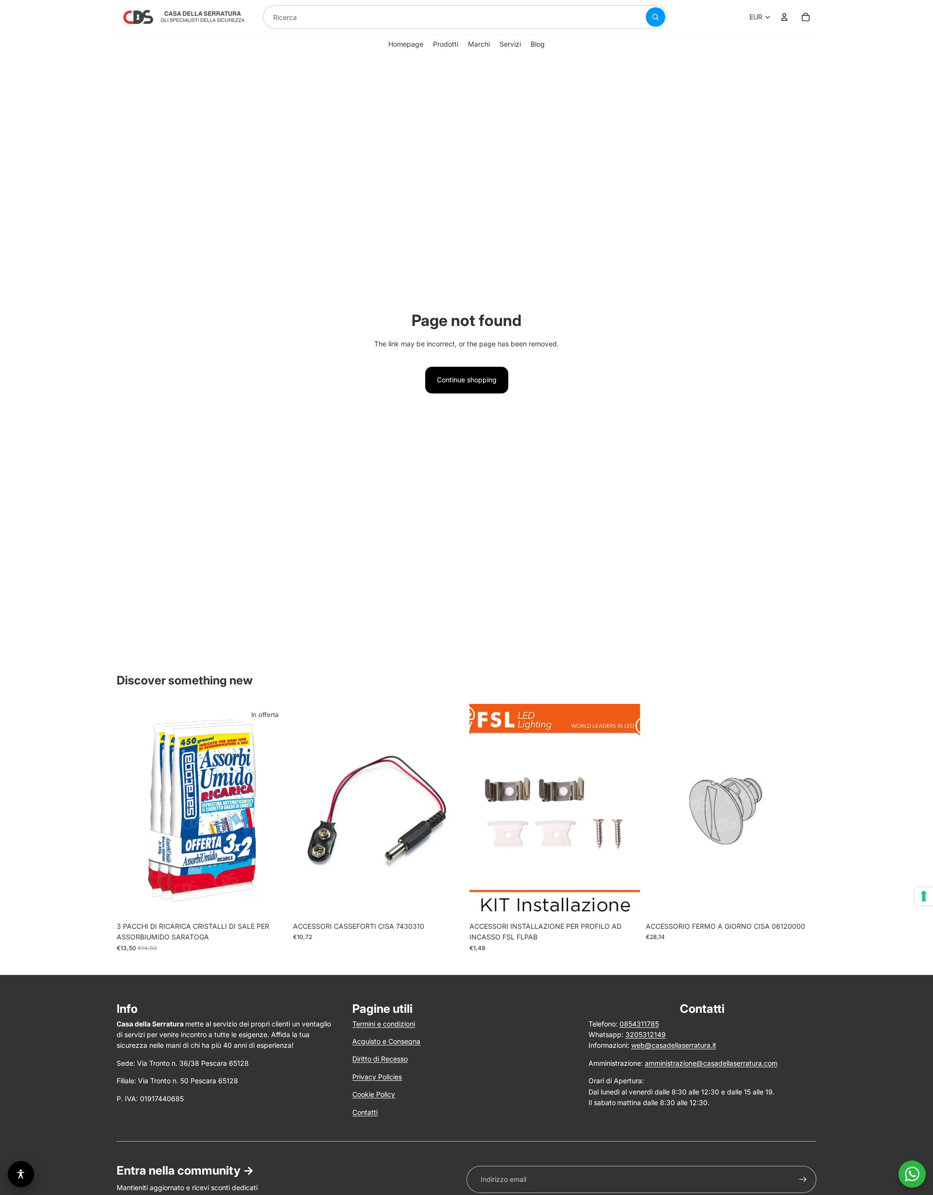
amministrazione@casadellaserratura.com (711, 1063)
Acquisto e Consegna (386, 1041)
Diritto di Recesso (380, 1059)
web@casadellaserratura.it (673, 1045)
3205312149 (645, 1034)
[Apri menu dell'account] (784, 17)
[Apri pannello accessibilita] (21, 1174)
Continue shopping (467, 380)
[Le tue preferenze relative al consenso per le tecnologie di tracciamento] (924, 896)
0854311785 (639, 1024)
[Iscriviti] (803, 1179)
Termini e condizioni (383, 1024)
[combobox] (442, 17)
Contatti (365, 1112)
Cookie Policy (373, 1094)
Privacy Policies (377, 1077)
